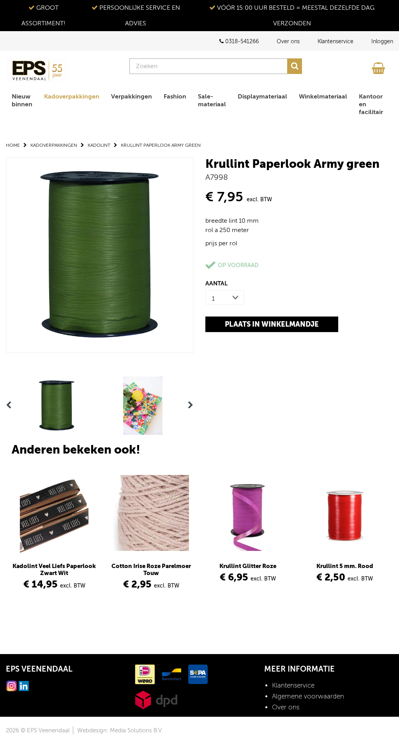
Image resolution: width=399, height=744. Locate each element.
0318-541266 (241, 41)
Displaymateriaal (262, 96)
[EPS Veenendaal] (37, 70)
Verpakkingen (131, 96)
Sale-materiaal (212, 100)
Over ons (288, 41)
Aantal (216, 283)
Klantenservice (335, 41)
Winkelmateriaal (323, 96)
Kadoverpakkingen (71, 96)
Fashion (175, 96)
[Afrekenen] (379, 66)
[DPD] (156, 699)
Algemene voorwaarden (308, 696)
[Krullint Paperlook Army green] (100, 254)
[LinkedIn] (24, 685)
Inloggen (382, 41)
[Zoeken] (294, 66)
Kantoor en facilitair (371, 104)
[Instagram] (12, 685)
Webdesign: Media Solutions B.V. (120, 730)
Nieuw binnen (22, 100)
